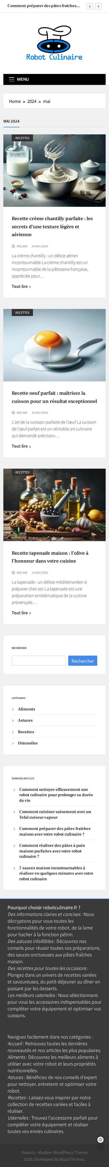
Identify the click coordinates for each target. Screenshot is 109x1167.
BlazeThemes (72, 1159)
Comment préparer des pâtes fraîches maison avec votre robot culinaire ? (42, 6)
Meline (22, 246)
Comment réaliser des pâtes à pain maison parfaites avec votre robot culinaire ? (52, 851)
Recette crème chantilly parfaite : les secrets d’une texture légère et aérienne (52, 226)
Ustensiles (28, 743)
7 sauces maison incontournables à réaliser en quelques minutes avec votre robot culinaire (56, 873)
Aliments (26, 709)
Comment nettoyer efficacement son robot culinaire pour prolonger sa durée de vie (56, 795)
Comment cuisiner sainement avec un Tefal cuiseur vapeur (55, 814)
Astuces (25, 720)
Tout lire (20, 286)
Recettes (22, 138)
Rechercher (19, 647)
